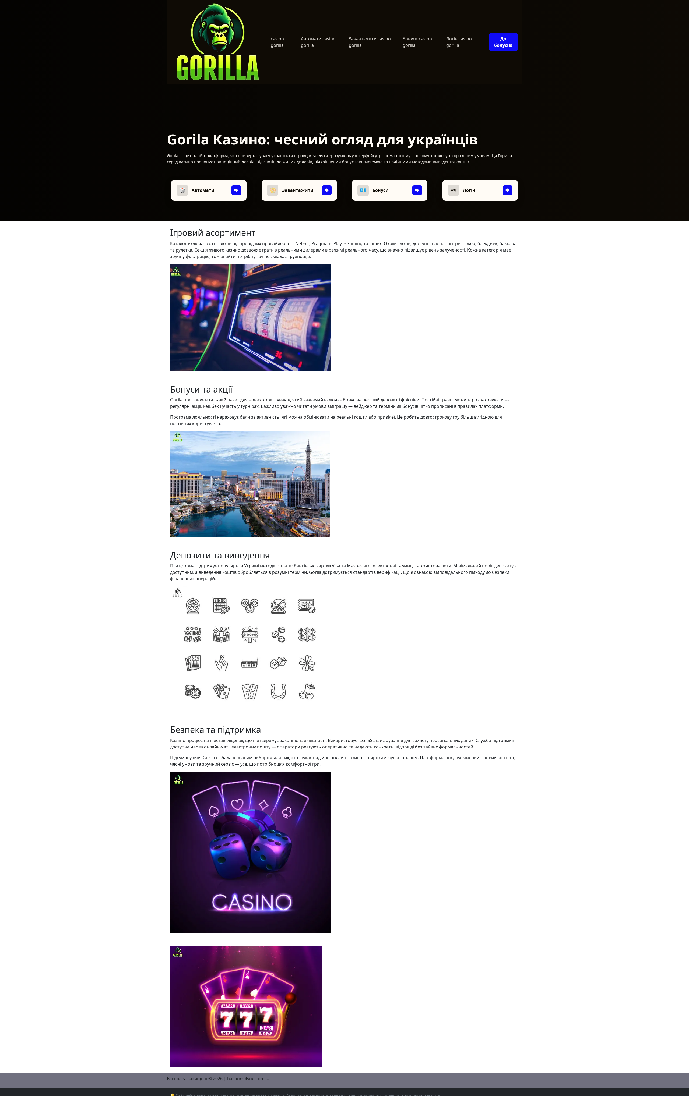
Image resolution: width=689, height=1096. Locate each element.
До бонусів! (503, 42)
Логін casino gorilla (459, 42)
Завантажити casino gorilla (370, 42)
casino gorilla (277, 42)
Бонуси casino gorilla (417, 42)
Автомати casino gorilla (318, 42)
